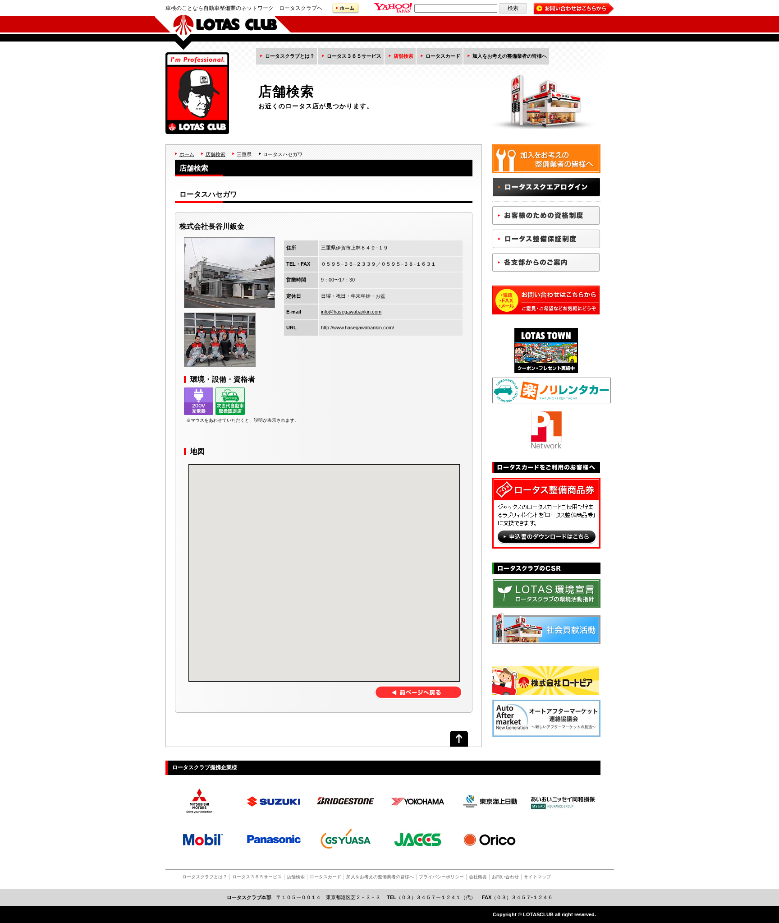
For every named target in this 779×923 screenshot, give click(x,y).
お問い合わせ (505, 876)
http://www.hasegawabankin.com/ (357, 327)
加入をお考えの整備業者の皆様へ (509, 56)
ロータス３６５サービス (354, 56)
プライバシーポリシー (441, 876)
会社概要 (478, 876)
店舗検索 (403, 56)
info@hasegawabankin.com (351, 311)
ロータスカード (443, 56)
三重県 (244, 154)
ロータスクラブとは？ (290, 56)
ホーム (186, 154)
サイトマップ (537, 876)
